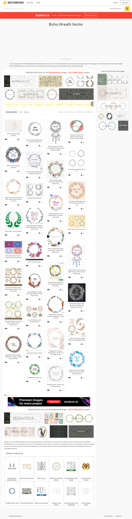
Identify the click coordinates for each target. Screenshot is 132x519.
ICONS (38, 3)
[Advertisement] (66, 43)
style (30, 104)
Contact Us (118, 516)
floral (24, 104)
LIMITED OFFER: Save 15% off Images (46, 72)
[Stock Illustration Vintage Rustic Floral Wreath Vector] (76, 327)
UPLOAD (125, 3)
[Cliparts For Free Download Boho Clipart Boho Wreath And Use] (13, 186)
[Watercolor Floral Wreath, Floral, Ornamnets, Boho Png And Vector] (76, 359)
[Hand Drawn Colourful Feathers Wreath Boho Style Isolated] (55, 304)
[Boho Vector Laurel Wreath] (13, 220)
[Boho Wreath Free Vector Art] (76, 221)
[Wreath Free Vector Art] (34, 369)
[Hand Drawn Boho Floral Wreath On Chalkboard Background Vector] (76, 292)
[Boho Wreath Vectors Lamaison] (13, 154)
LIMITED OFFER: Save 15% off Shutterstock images (47, 409)
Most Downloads (11, 112)
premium (48, 104)
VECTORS (30, 3)
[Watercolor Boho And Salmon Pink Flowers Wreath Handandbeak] (76, 126)
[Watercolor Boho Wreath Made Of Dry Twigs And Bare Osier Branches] (13, 344)
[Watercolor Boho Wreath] (34, 341)
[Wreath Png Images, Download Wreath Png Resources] (55, 169)
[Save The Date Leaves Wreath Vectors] (34, 311)
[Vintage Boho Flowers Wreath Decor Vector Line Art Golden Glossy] (55, 338)
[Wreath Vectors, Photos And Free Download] (55, 373)
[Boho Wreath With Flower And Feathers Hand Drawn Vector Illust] (55, 237)
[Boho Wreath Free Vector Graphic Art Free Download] (13, 247)
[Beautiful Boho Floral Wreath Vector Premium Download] (55, 202)
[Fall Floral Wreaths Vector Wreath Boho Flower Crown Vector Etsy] (13, 276)
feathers (39, 104)
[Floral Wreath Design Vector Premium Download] (34, 161)
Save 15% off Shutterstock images (113, 71)
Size (21, 112)
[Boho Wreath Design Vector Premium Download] (34, 129)
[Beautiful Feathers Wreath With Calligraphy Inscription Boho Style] (34, 216)
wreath (8, 104)
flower (79, 104)
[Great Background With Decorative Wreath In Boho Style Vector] (34, 281)
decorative (88, 104)
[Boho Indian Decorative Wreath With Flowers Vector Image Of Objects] (55, 132)
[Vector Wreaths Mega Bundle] (13, 126)
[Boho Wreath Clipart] (34, 250)
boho (16, 104)
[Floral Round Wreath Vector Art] (76, 158)
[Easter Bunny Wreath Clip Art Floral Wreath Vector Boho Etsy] (55, 271)
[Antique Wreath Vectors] (34, 189)
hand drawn (59, 104)
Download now (90, 15)
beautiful (70, 104)
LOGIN (115, 3)
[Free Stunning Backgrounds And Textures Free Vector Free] (76, 190)
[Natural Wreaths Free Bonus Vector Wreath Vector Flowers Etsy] (13, 310)
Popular (26, 112)
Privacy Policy (108, 516)
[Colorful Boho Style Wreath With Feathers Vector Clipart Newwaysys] (76, 256)
